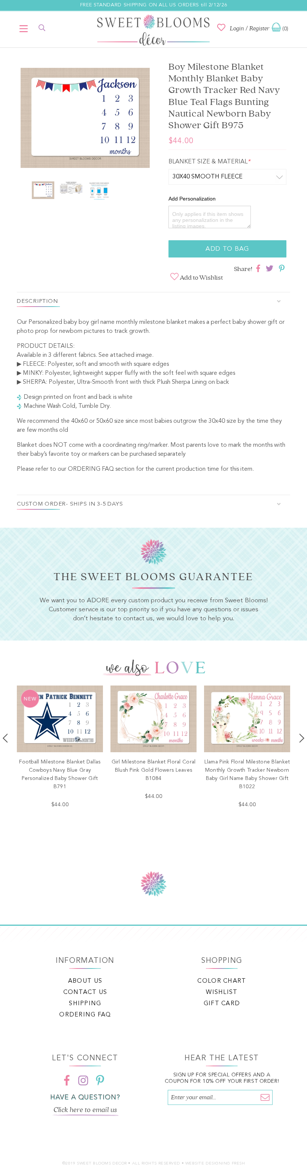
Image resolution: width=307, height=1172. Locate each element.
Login (237, 28)
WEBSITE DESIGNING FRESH (215, 1164)
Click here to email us (85, 1109)
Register (259, 28)
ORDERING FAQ (91, 469)
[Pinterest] (100, 1080)
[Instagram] (83, 1080)
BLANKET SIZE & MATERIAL (209, 162)
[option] (85, 119)
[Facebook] (67, 1080)
